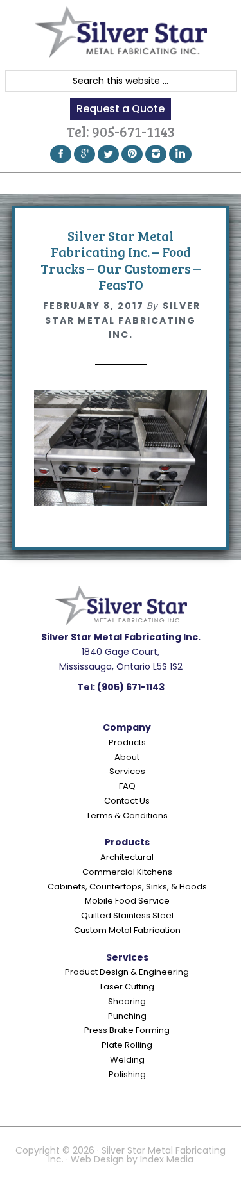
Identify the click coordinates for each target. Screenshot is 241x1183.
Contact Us (127, 801)
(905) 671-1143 (131, 687)
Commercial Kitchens (127, 872)
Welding (127, 1060)
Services (127, 771)
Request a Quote (120, 108)
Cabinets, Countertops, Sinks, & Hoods (127, 887)
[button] (120, 183)
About (126, 757)
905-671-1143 (133, 131)
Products (127, 742)
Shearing (127, 1001)
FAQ (127, 786)
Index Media (166, 1159)
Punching (127, 1016)
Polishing (127, 1074)
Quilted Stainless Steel (127, 915)
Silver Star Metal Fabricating (121, 32)
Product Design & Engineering (127, 972)
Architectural (127, 857)
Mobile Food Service (127, 901)
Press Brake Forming (127, 1030)
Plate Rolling (127, 1045)
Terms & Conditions (127, 815)
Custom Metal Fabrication (127, 930)
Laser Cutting (127, 986)
